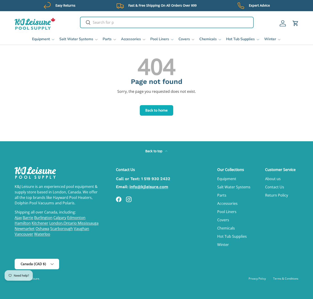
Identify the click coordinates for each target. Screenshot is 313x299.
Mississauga (88, 223)
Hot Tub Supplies (240, 39)
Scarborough (61, 228)
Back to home (156, 110)
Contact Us (274, 187)
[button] (296, 23)
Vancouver (24, 234)
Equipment (41, 39)
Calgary (59, 217)
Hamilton (23, 223)
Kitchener (40, 223)
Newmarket (25, 228)
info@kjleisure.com (148, 186)
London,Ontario (63, 223)
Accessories (131, 39)
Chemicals (208, 39)
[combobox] (166, 22)
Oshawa (42, 228)
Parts (107, 39)
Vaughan (81, 228)
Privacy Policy (257, 278)
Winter (270, 39)
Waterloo (42, 234)
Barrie (28, 217)
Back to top (154, 151)
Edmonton (76, 217)
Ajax (18, 217)
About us (273, 178)
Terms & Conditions (285, 278)
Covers (184, 39)
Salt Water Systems (76, 39)
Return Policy (276, 195)
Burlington (43, 217)
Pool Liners (159, 39)
